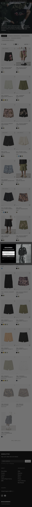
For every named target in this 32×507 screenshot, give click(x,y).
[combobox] (3, 254)
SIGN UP (8, 256)
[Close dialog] (30, 245)
